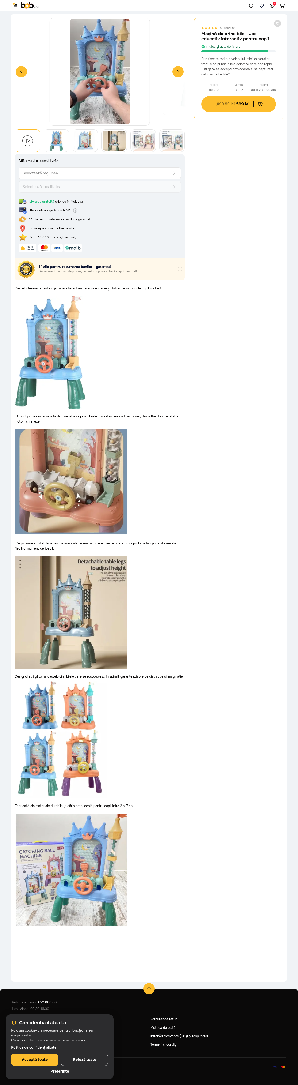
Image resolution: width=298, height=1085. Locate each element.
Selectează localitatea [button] (42, 186)
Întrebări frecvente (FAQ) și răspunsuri (179, 1036)
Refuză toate (84, 1059)
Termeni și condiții (163, 1044)
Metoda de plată (163, 1027)
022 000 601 (48, 1002)
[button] (251, 5)
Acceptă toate (35, 1059)
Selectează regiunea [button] (40, 173)
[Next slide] (178, 72)
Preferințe (59, 1071)
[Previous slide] (21, 72)
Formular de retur (163, 1019)
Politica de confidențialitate (34, 1047)
